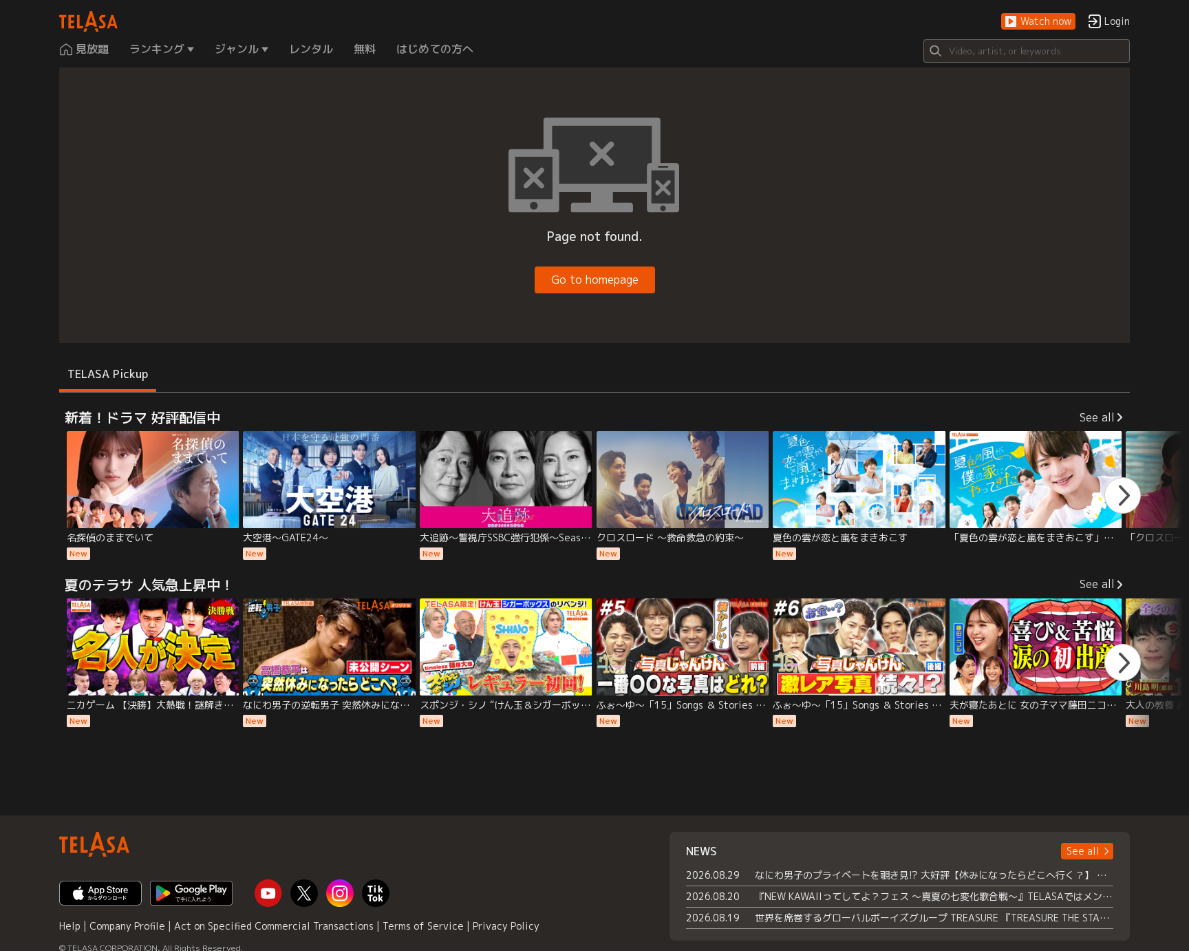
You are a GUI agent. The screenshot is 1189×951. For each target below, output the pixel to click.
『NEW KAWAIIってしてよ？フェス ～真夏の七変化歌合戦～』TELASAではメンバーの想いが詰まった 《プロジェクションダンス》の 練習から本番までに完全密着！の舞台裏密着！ (934, 896)
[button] (1038, 21)
